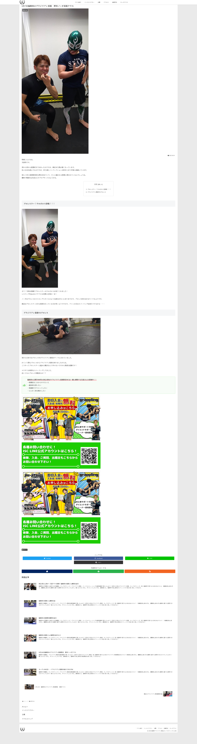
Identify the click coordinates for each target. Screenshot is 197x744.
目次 (95, 184)
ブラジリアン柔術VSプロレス (96, 192)
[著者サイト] (47, 571)
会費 (23, 714)
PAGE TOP (191, 720)
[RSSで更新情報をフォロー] (150, 571)
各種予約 (166, 728)
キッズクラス (173, 728)
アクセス (160, 728)
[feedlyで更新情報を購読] (98, 571)
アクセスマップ (27, 719)
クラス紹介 (139, 728)
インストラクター (28, 710)
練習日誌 (25, 549)
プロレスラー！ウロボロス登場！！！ (99, 189)
